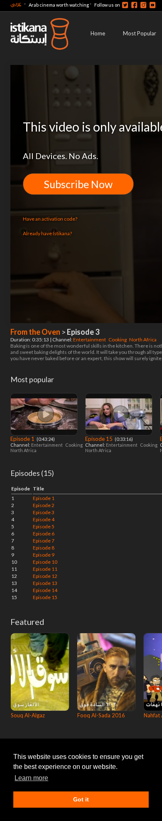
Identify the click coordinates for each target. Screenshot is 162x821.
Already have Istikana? (47, 233)
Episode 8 (43, 548)
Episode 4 (43, 519)
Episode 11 (45, 569)
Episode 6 (43, 533)
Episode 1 (23, 438)
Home (98, 33)
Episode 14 (45, 590)
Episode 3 (43, 512)
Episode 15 (99, 438)
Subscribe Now (78, 184)
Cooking (118, 339)
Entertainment (90, 339)
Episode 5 (43, 526)
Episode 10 (45, 562)
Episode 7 (43, 540)
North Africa (143, 339)
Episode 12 (45, 576)
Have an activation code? (50, 219)
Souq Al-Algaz (28, 715)
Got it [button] (81, 799)
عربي (15, 3)
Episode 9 (43, 555)
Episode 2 (43, 505)
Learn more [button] (31, 777)
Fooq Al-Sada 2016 (101, 715)
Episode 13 (45, 583)
